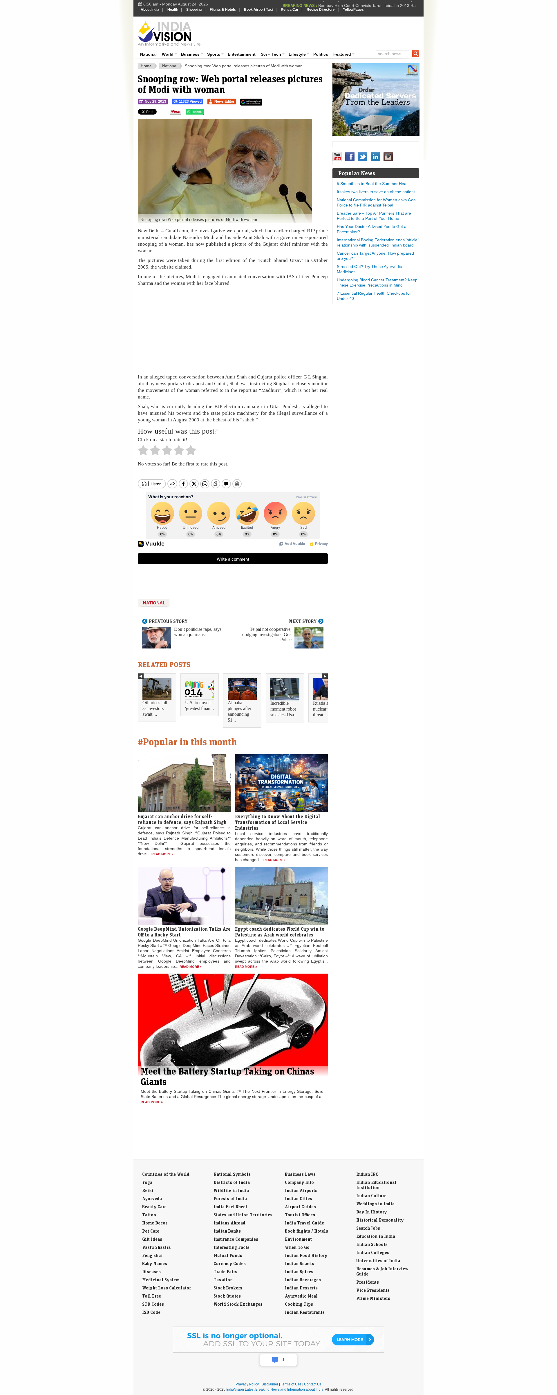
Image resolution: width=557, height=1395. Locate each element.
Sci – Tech (271, 54)
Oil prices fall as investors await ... (154, 708)
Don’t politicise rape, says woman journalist (197, 631)
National (148, 54)
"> (206, 113)
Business (190, 54)
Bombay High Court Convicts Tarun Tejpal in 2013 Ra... (368, 4)
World (167, 54)
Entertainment (242, 54)
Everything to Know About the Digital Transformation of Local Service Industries (277, 822)
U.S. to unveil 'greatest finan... (199, 705)
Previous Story (168, 621)
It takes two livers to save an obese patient (376, 191)
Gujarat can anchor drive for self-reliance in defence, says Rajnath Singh (182, 819)
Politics (320, 54)
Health (172, 10)
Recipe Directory (321, 10)
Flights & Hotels (223, 10)
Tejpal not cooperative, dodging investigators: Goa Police (267, 634)
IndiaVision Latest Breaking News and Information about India (274, 1389)
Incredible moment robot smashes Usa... (283, 709)
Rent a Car (290, 10)
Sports (213, 54)
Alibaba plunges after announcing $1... (239, 711)
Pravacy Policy (247, 1384)
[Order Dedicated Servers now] (375, 134)
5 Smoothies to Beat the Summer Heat (372, 183)
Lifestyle (297, 54)
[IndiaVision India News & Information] (169, 33)
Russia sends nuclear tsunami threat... (327, 709)
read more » (162, 854)
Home (146, 66)
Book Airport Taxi (258, 10)
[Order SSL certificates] (278, 1351)
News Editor (224, 101)
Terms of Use (291, 1384)
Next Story (303, 621)
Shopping (194, 10)
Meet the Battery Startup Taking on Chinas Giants (227, 1076)
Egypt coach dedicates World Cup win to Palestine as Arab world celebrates (279, 932)
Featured (342, 54)
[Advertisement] (318, 32)
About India (150, 10)
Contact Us (312, 1384)
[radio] (143, 452)
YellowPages (353, 10)
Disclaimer (269, 1384)
